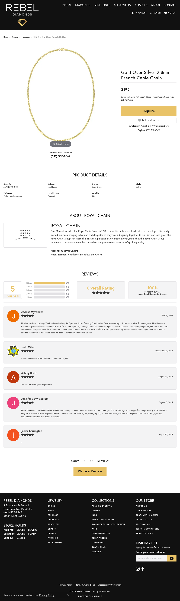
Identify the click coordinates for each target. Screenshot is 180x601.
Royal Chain (97, 187)
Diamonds (82, 5)
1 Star (29, 297)
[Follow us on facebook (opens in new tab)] (142, 569)
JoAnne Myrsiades (32, 312)
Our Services (143, 510)
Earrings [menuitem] (53, 515)
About (155, 5)
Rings (53, 254)
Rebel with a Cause (147, 515)
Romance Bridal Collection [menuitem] (108, 524)
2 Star (29, 293)
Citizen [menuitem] (96, 510)
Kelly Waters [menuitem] (99, 538)
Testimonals (143, 524)
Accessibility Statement (109, 584)
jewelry (15, 37)
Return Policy (144, 519)
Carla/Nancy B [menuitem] (101, 533)
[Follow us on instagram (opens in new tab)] (138, 569)
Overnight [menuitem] (98, 542)
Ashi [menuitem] (94, 528)
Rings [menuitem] (51, 510)
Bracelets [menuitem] (54, 524)
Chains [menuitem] (52, 533)
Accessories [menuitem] (55, 542)
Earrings (62, 254)
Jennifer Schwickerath (35, 398)
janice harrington (31, 431)
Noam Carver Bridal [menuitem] (104, 519)
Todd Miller (28, 347)
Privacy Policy (144, 533)
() (67, 283)
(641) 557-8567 (60, 156)
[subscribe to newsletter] (171, 558)
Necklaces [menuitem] (54, 519)
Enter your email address (150, 552)
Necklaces (26, 37)
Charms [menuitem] (52, 528)
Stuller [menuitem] (96, 551)
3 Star (29, 290)
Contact (170, 5)
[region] (60, 95)
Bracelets (85, 254)
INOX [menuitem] (94, 515)
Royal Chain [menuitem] (99, 547)
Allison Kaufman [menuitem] (102, 506)
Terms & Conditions (147, 528)
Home (6, 37)
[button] (139, 13)
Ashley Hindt (29, 373)
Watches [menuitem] (53, 538)
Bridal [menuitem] (51, 506)
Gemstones (102, 5)
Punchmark (96, 596)
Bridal (67, 5)
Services (141, 5)
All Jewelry (122, 5)
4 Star (29, 286)
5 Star (29, 283)
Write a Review (90, 471)
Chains (98, 254)
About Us (141, 506)
